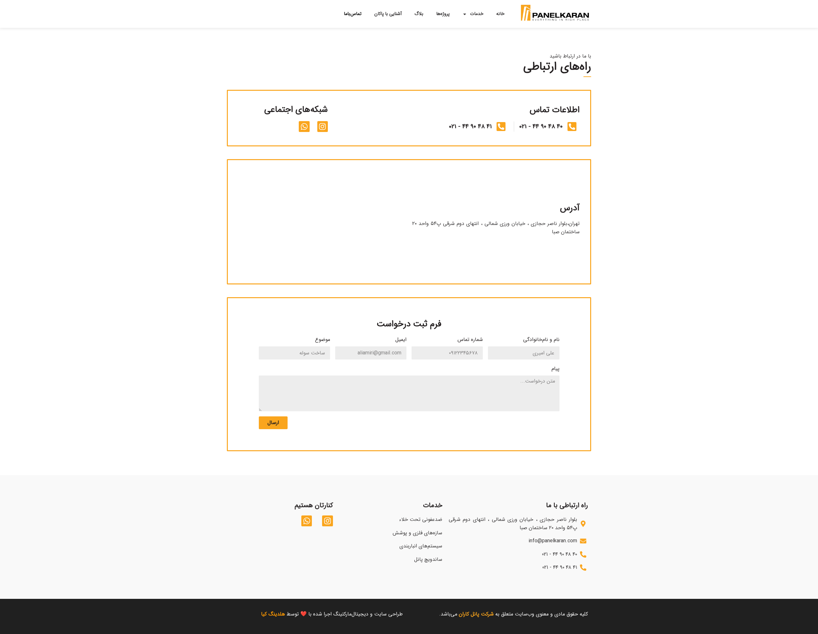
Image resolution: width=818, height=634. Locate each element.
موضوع (322, 340)
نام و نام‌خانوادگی (541, 340)
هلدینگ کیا (273, 614)
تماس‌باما (352, 14)
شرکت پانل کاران (477, 614)
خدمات (476, 14)
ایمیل (400, 340)
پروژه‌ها (443, 14)
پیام (555, 369)
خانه (500, 14)
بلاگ (418, 14)
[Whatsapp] (304, 126)
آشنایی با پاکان (388, 14)
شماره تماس (470, 340)
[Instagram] (322, 126)
